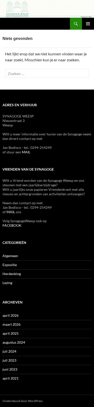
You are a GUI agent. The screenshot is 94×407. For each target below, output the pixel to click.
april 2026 (11, 315)
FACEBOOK (12, 225)
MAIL (26, 152)
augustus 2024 (14, 342)
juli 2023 (9, 360)
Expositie (10, 265)
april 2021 (11, 378)
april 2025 (11, 333)
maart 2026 (12, 324)
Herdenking (12, 274)
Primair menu (88, 24)
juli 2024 (9, 351)
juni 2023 (10, 369)
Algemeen (10, 256)
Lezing (7, 283)
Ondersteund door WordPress (23, 401)
